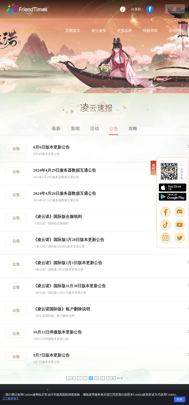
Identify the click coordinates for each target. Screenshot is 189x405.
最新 (56, 128)
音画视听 (176, 30)
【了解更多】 (11, 398)
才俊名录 (124, 30)
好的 (180, 399)
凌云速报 (98, 30)
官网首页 (72, 30)
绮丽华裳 (150, 30)
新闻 (75, 128)
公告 (113, 128)
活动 (94, 128)
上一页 (71, 378)
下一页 (111, 378)
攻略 (132, 128)
